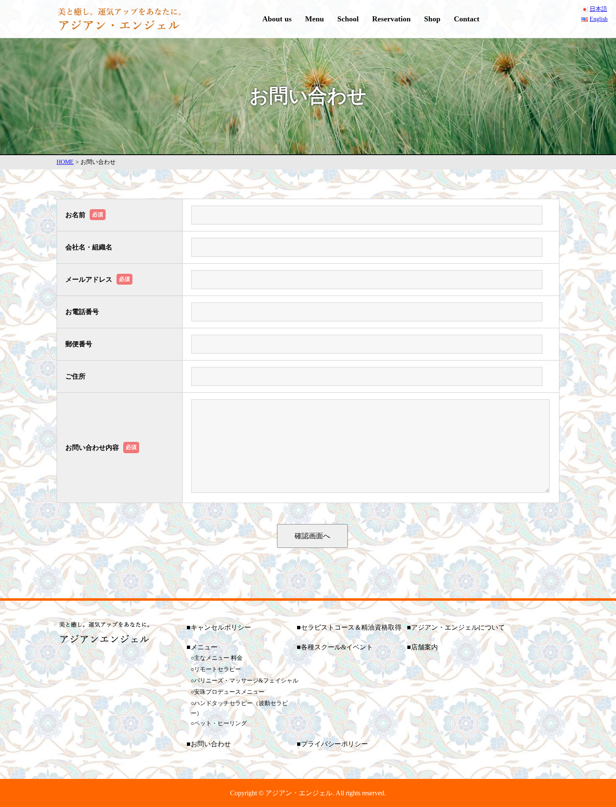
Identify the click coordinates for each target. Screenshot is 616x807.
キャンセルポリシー (221, 627)
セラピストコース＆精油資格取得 (351, 627)
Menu (314, 19)
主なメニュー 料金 (218, 658)
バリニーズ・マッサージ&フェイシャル (246, 680)
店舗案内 (424, 647)
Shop (432, 19)
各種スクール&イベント (337, 647)
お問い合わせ (211, 743)
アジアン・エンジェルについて (458, 627)
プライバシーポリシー (334, 743)
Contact (466, 19)
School (348, 19)
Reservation (391, 19)
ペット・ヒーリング (220, 723)
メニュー (204, 647)
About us (277, 19)
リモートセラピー (217, 669)
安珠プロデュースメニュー (229, 692)
